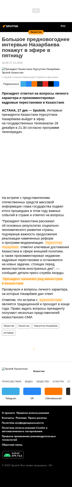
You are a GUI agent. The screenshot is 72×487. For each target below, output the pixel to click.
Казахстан (24, 326)
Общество (9, 326)
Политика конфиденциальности (23, 422)
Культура (58, 381)
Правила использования (32, 412)
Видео (29, 381)
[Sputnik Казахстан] (11, 27)
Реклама (21, 417)
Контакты (8, 417)
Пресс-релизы (37, 417)
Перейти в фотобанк (47, 77)
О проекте (8, 412)
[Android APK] (13, 455)
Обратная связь (12, 444)
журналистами (51, 300)
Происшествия (11, 381)
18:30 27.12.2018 (12, 62)
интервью (9, 333)
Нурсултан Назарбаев (45, 326)
